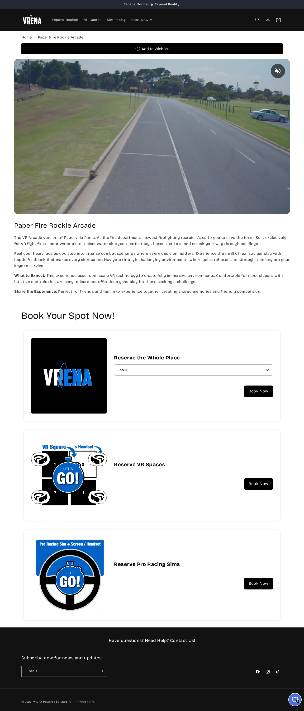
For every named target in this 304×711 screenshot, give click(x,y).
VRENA (38, 701)
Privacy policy (85, 701)
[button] (257, 20)
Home (26, 37)
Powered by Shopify (57, 701)
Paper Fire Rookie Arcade (60, 37)
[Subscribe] (101, 671)
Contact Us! (182, 640)
